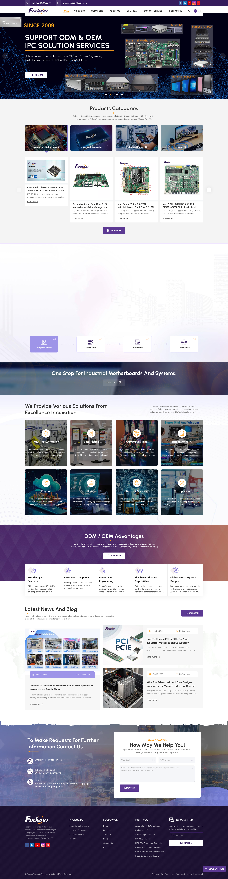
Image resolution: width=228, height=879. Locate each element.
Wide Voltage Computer (145, 834)
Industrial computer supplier (147, 856)
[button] (106, 94)
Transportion (182, 491)
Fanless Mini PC (141, 830)
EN (196, 11)
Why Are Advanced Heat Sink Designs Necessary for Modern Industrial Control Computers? (171, 684)
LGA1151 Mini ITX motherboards (148, 847)
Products (79, 11)
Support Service (153, 11)
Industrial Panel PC (77, 834)
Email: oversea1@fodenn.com (75, 3)
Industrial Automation (46, 441)
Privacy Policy (175, 874)
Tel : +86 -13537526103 (41, 3)
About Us (115, 11)
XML (162, 874)
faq (104, 847)
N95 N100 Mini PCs (143, 839)
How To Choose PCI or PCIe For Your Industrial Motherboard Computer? (168, 640)
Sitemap (155, 874)
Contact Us (175, 11)
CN (199, 11)
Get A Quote (112, 383)
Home (66, 11)
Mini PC (72, 839)
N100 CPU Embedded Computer (149, 843)
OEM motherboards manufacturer (149, 852)
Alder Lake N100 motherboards (148, 826)
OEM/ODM (132, 11)
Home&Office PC (182, 441)
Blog (166, 874)
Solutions (97, 11)
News (105, 839)
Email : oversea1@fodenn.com (48, 759)
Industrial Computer (77, 830)
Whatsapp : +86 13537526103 (48, 773)
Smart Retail (91, 441)
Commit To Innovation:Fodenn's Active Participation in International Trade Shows (61, 687)
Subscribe (185, 843)
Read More (37, 75)
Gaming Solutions (136, 441)
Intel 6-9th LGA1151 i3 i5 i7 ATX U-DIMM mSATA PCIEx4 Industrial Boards (180, 206)
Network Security (136, 491)
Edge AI (46, 491)
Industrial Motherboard (79, 826)
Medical (91, 491)
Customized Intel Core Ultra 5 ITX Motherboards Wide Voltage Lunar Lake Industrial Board (90, 206)
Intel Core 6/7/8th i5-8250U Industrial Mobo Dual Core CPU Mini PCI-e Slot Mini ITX (137, 206)
